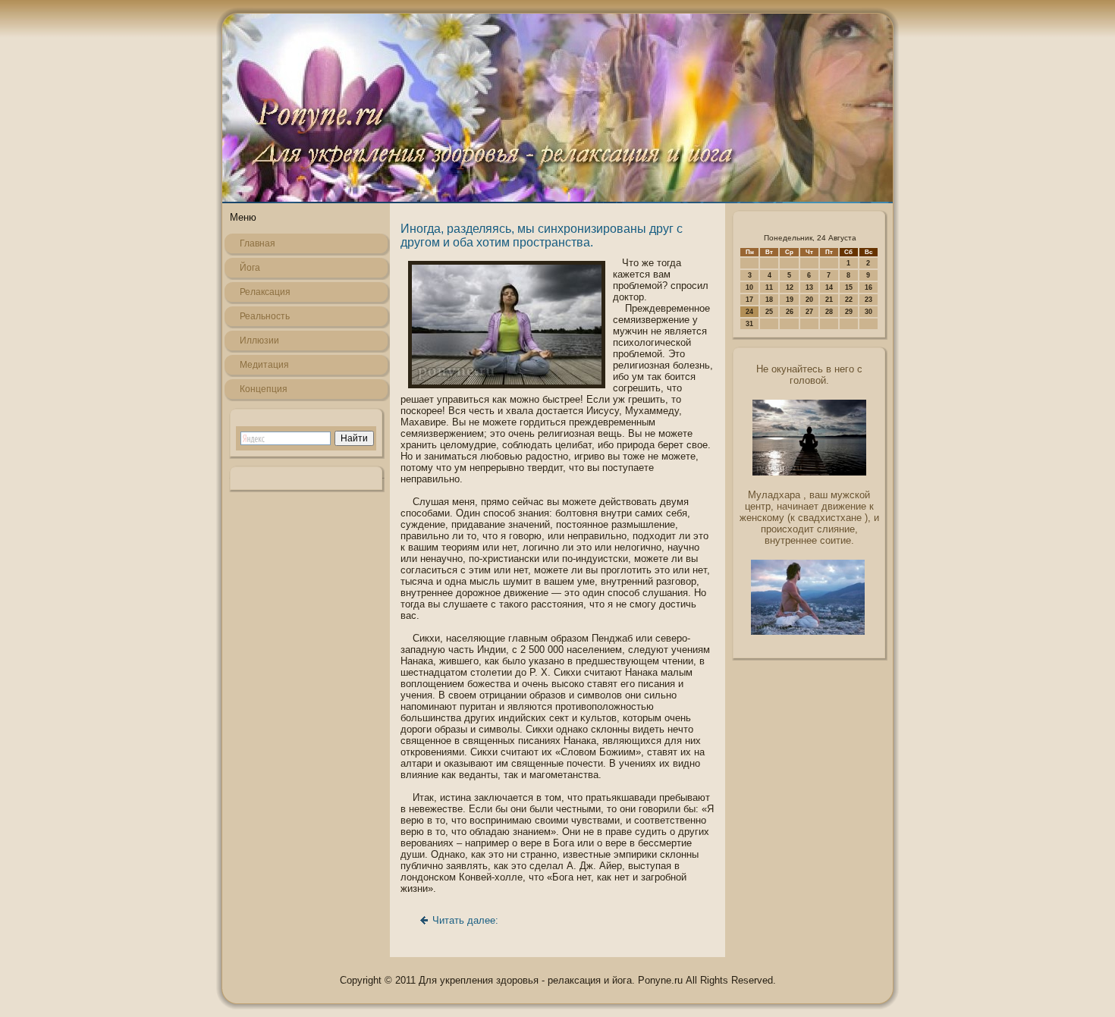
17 (749, 299)
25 (769, 311)
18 (769, 299)
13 (809, 287)
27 (809, 311)
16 (868, 287)
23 (868, 299)
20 (809, 299)
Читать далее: (465, 920)
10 (749, 287)
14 (829, 287)
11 (769, 287)
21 (829, 299)
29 (849, 311)
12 (789, 287)
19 (789, 299)
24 (749, 311)
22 (849, 299)
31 (749, 324)
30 (868, 311)
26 (789, 311)
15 (849, 287)
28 (829, 311)
